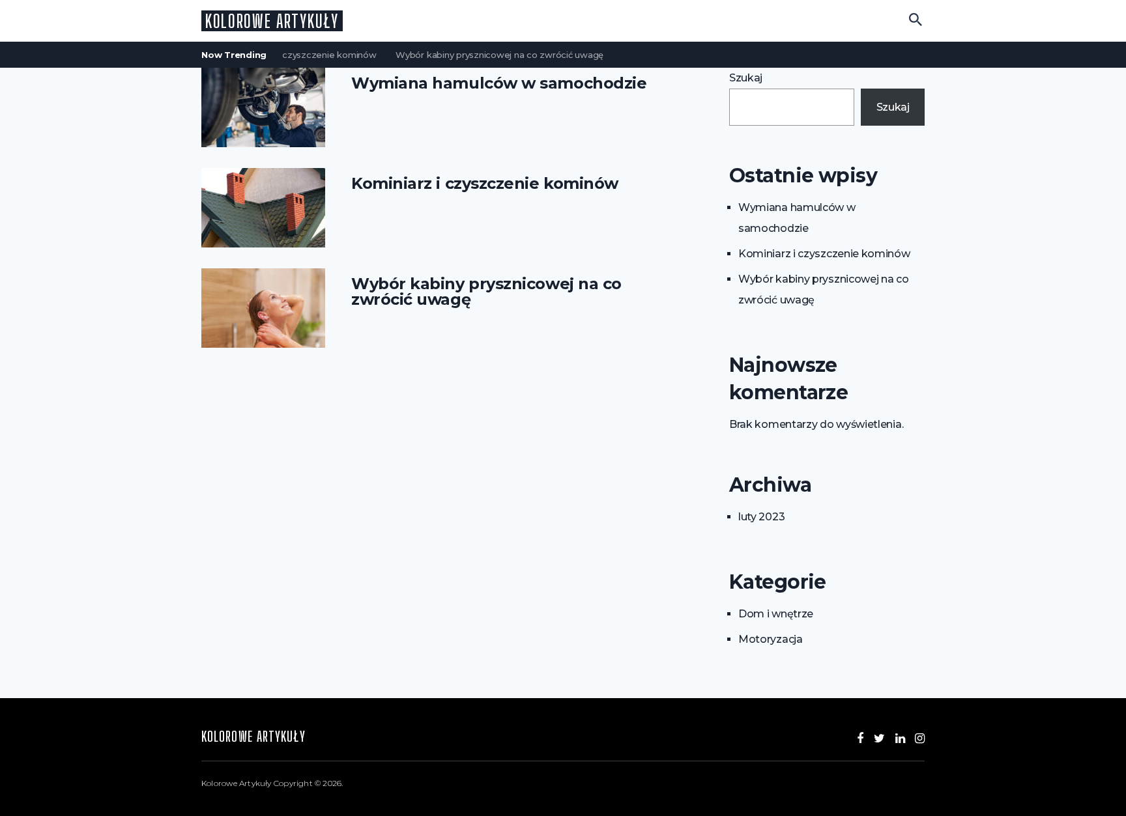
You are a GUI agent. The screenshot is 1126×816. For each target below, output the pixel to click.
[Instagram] (920, 738)
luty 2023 (761, 517)
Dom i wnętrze (775, 614)
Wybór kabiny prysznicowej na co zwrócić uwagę (491, 54)
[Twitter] (879, 738)
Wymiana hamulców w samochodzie (498, 83)
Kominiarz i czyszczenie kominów (296, 54)
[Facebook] (860, 738)
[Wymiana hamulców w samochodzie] (263, 107)
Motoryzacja (770, 639)
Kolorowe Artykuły (272, 21)
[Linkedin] (900, 738)
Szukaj (745, 78)
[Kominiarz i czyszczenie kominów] (263, 207)
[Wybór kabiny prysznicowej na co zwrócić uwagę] (263, 308)
